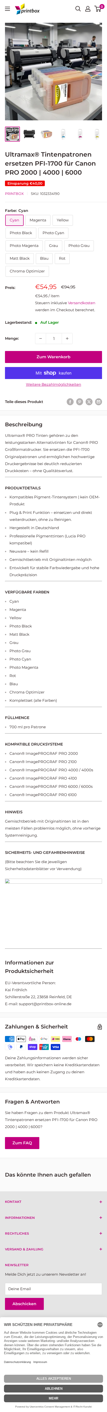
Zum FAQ (22, 1143)
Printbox (14, 193)
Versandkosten (81, 302)
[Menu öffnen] (7, 9)
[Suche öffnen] (78, 9)
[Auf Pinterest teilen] (79, 401)
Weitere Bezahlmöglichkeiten (53, 384)
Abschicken (24, 1303)
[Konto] (87, 9)
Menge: (12, 338)
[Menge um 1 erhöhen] (67, 338)
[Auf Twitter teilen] (89, 401)
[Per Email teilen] (98, 401)
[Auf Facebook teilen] (70, 401)
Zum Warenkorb (53, 357)
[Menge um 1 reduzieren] (40, 338)
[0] (98, 9)
